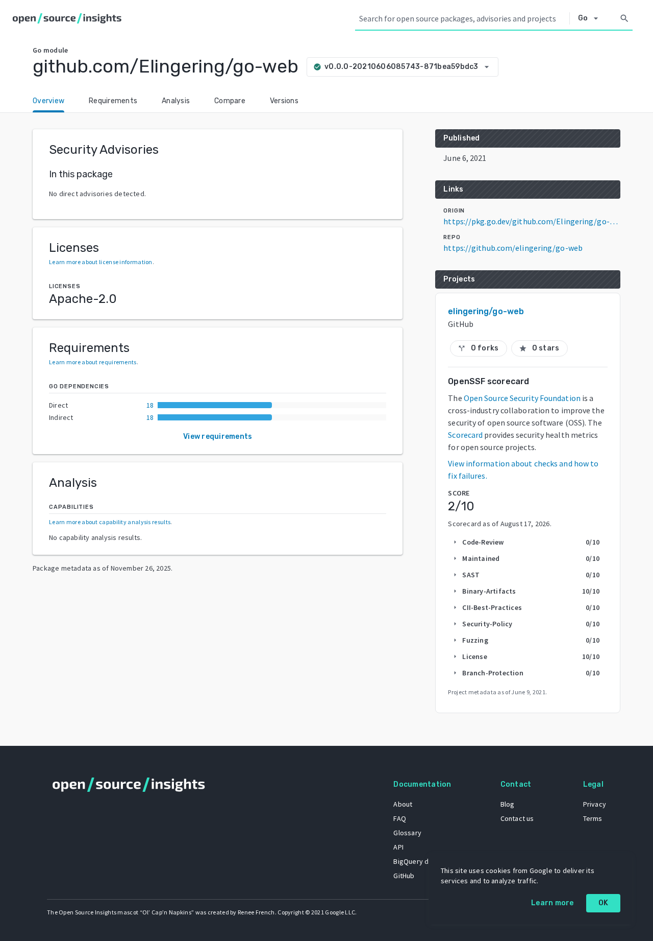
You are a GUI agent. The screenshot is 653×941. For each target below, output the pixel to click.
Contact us (517, 818)
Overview (48, 101)
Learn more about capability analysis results (109, 522)
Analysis (176, 101)
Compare (229, 101)
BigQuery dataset (421, 861)
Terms (592, 818)
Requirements (113, 101)
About (402, 804)
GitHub (403, 875)
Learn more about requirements (93, 362)
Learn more (552, 903)
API (398, 847)
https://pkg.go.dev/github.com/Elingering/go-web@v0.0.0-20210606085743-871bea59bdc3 (531, 221)
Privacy (594, 804)
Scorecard (465, 435)
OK (603, 903)
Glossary (407, 832)
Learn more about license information (101, 262)
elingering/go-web (486, 311)
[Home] (69, 18)
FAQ (399, 818)
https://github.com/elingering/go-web (513, 248)
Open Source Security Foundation (522, 398)
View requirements (217, 436)
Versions (284, 101)
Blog (507, 804)
